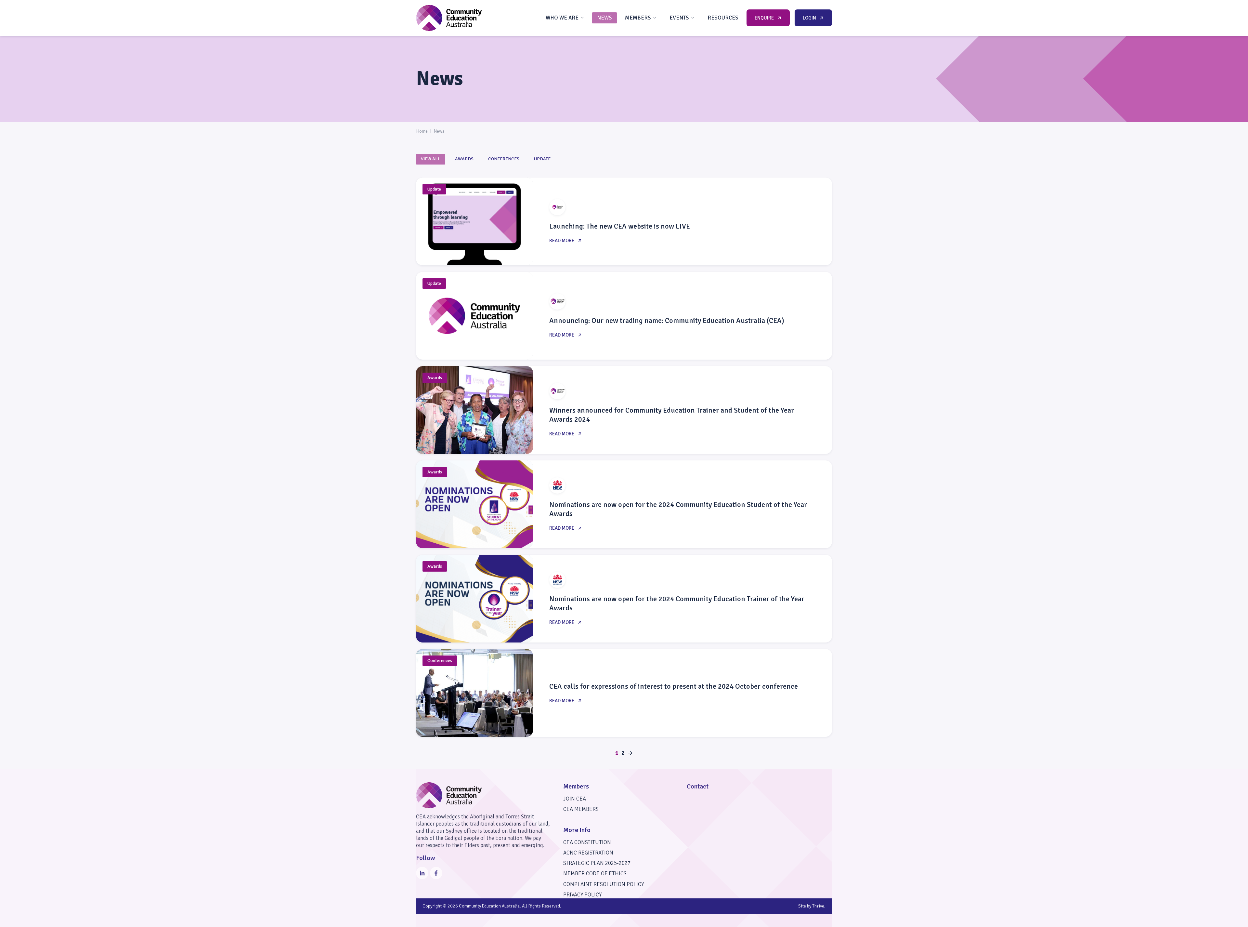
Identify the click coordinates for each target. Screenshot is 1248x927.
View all (430, 159)
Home (422, 131)
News (604, 17)
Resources (723, 17)
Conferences (503, 159)
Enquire (764, 18)
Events (679, 17)
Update (542, 159)
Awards (464, 159)
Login (809, 18)
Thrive (818, 906)
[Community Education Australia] (449, 18)
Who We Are (562, 17)
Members (638, 17)
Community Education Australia (489, 906)
